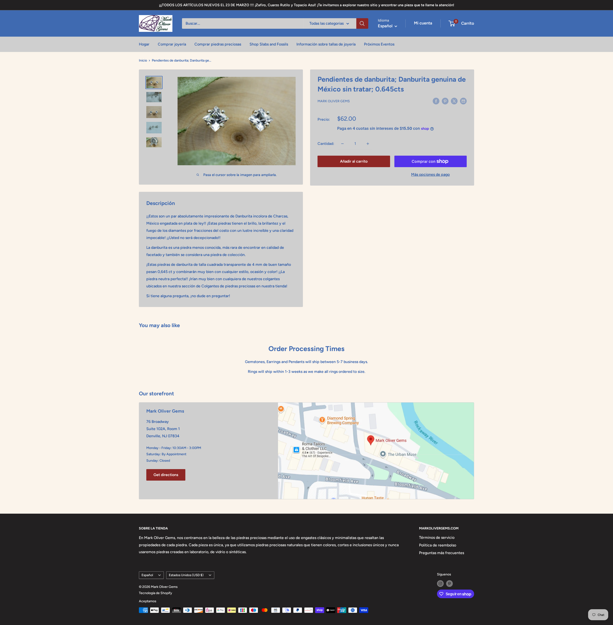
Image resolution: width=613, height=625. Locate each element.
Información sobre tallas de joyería (326, 44)
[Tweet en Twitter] (454, 100)
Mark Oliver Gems (334, 101)
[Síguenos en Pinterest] (449, 583)
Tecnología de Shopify (155, 593)
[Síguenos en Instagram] (440, 583)
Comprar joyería (172, 44)
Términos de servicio (436, 537)
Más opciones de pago (430, 174)
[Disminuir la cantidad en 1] (342, 144)
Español (147, 575)
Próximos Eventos (379, 44)
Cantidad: (326, 143)
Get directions (165, 474)
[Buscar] (362, 23)
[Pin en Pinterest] (445, 100)
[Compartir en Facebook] (436, 100)
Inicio (143, 60)
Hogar (144, 44)
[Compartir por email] (463, 100)
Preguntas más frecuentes (441, 553)
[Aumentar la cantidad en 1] (368, 144)
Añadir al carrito (354, 161)
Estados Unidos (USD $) (186, 575)
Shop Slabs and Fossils (269, 44)
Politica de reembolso (437, 545)
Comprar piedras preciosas (217, 44)
